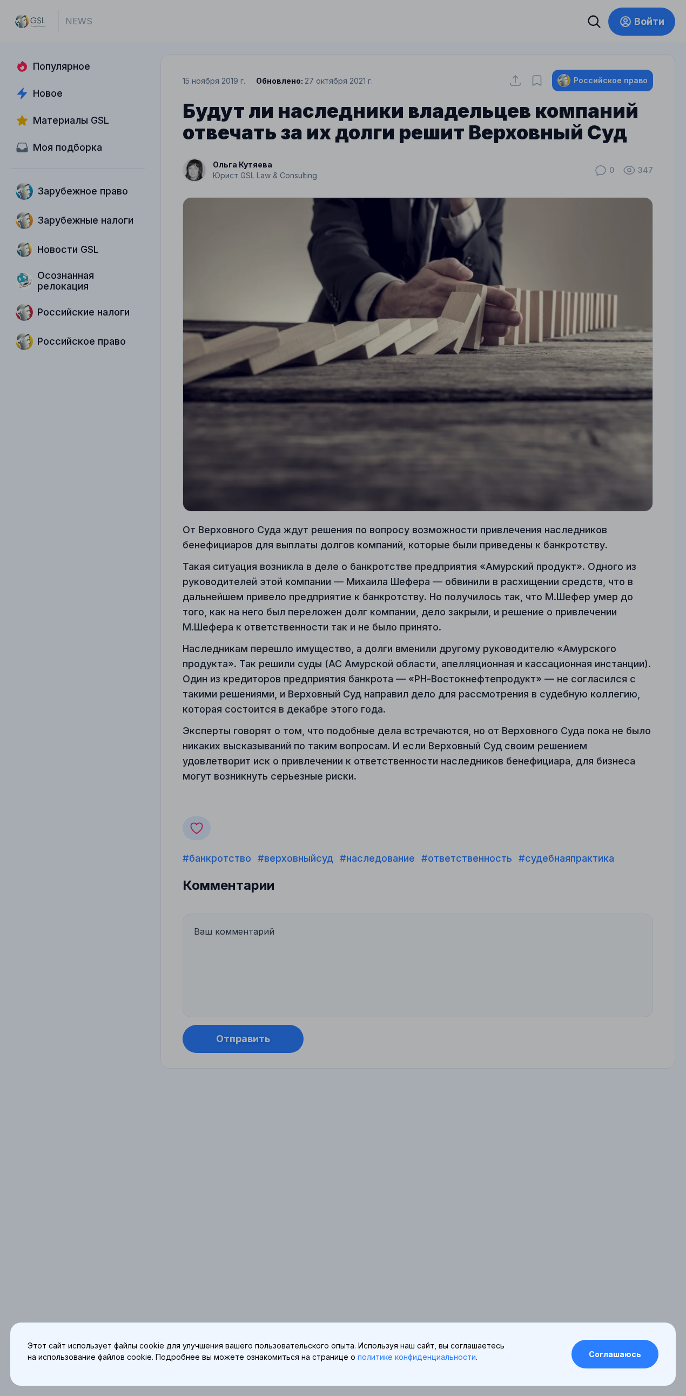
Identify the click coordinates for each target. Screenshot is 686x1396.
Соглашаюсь (615, 1354)
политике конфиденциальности (417, 1356)
